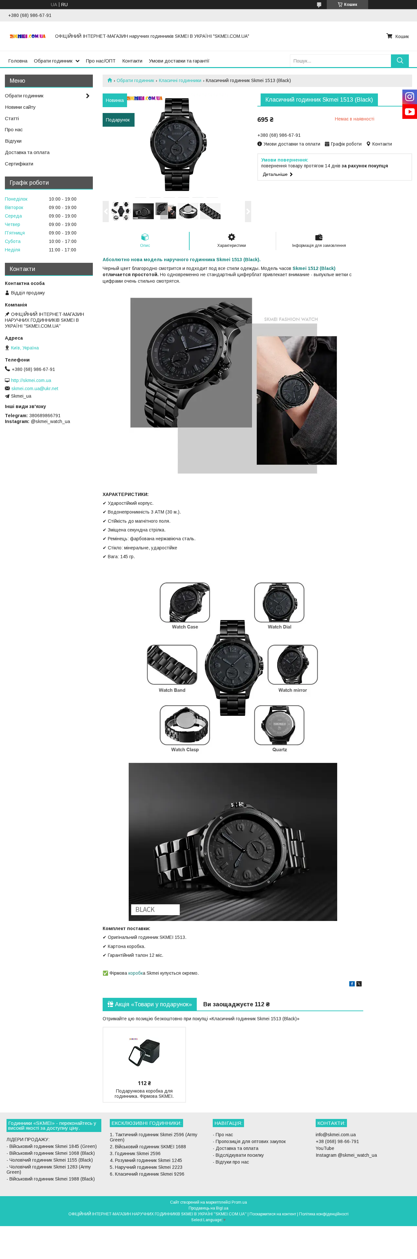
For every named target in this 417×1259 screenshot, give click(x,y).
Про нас (14, 129)
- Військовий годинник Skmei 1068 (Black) (51, 1153)
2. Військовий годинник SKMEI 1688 (148, 1146)
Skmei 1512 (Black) (314, 268)
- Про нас (223, 1134)
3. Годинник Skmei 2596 (135, 1153)
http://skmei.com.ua (31, 380)
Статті (12, 118)
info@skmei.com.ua (336, 1134)
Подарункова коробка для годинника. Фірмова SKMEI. (144, 1093)
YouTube (325, 1148)
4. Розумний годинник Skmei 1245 (146, 1160)
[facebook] (352, 984)
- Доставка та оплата (235, 1148)
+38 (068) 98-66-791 (337, 1141)
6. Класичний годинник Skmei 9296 (147, 1174)
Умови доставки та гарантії (179, 61)
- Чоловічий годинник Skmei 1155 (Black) (50, 1160)
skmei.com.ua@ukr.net (34, 388)
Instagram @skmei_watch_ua (346, 1155)
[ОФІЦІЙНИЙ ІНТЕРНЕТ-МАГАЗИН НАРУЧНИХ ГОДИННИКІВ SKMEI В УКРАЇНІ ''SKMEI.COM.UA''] (27, 36)
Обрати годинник (53, 61)
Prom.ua (239, 1202)
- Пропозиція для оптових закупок (249, 1141)
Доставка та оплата (27, 152)
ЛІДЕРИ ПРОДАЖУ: (28, 1139)
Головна (17, 61)
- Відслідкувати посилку (238, 1155)
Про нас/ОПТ (101, 61)
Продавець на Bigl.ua (208, 1208)
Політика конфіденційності (324, 1214)
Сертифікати (19, 163)
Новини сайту (20, 107)
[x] (359, 984)
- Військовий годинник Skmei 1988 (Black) (51, 1178)
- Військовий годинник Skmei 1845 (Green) (52, 1146)
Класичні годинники (180, 80)
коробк (135, 973)
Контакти (132, 61)
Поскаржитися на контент (273, 1214)
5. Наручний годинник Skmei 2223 (146, 1167)
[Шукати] (400, 60)
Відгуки (13, 141)
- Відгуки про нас (231, 1162)
